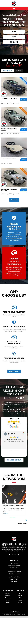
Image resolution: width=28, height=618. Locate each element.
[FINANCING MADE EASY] (14, 354)
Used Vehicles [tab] (7, 70)
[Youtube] (18, 556)
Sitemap (18, 613)
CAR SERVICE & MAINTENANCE (14, 342)
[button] (25, 502)
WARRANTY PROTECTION (14, 327)
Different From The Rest (14, 545)
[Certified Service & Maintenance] (14, 252)
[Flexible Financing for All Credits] (14, 218)
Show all (14, 200)
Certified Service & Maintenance (14, 261)
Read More (5, 515)
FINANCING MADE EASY (14, 358)
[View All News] (26, 522)
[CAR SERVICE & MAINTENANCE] (14, 337)
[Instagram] (12, 556)
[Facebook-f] (9, 556)
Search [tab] (18, 70)
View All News (22, 525)
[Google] (15, 556)
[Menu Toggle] (14, 8)
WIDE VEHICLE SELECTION (14, 312)
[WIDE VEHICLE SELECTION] (14, 307)
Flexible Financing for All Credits (14, 226)
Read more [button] (14, 446)
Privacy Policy (11, 613)
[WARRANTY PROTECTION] (14, 322)
